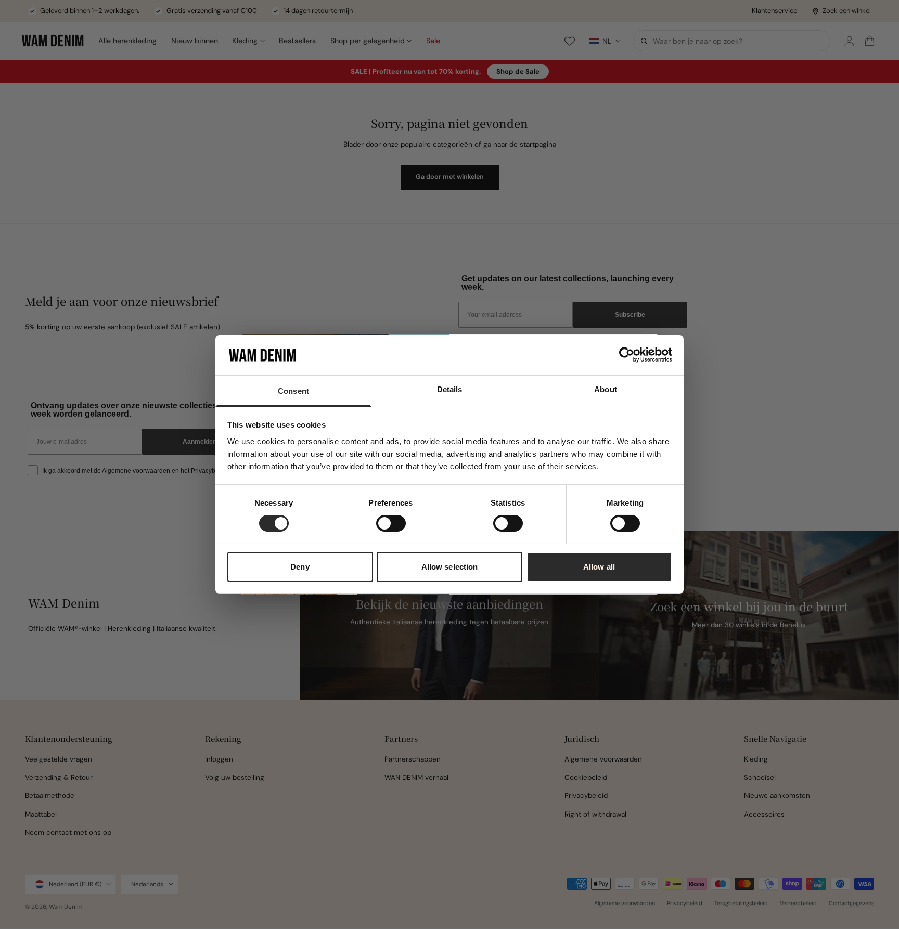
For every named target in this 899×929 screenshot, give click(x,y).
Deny (299, 566)
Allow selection (449, 566)
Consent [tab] (293, 390)
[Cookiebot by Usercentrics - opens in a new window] (626, 355)
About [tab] (605, 389)
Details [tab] (450, 389)
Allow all (599, 566)
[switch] (391, 523)
